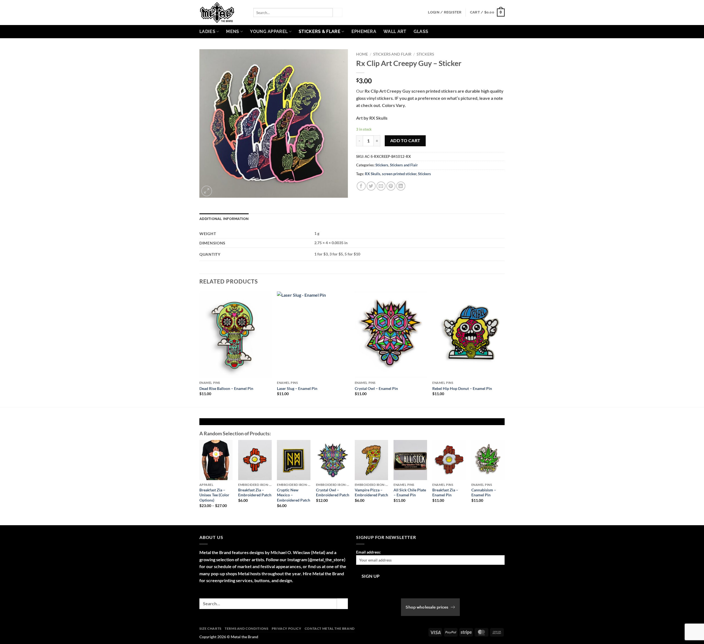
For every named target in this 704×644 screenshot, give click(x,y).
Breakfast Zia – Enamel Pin (445, 492)
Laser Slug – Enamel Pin (297, 388)
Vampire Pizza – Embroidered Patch (371, 492)
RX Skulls (372, 174)
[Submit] (337, 12)
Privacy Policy (286, 628)
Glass (421, 31)
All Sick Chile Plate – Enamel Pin (410, 492)
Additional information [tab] (224, 219)
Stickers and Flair (392, 54)
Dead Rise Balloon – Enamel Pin (226, 388)
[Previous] (200, 348)
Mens (232, 31)
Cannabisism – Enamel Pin (483, 492)
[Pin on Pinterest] (390, 186)
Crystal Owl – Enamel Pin (376, 388)
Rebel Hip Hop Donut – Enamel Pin (462, 388)
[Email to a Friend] (381, 186)
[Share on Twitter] (371, 186)
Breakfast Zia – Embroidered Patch (254, 492)
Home (362, 54)
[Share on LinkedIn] (400, 186)
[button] (445, 12)
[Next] (504, 348)
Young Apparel (269, 31)
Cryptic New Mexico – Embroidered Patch (293, 495)
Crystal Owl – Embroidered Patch (332, 492)
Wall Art (394, 31)
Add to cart (405, 140)
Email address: (368, 552)
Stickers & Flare (319, 31)
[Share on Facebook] (361, 186)
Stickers (425, 54)
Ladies (207, 31)
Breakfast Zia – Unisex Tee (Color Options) (214, 495)
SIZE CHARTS (210, 628)
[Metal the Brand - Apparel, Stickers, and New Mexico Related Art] (222, 12)
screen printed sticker (399, 174)
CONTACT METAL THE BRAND (330, 628)
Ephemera (363, 31)
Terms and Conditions (246, 628)
